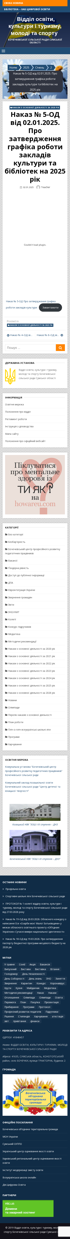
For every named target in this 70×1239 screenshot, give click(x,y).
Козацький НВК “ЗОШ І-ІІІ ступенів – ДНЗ (35, 824)
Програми (14, 736)
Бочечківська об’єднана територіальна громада (30, 1129)
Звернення (10, 983)
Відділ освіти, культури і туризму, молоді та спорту (35, 26)
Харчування (15, 744)
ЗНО (48, 978)
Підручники (52, 1011)
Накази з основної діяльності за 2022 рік (31, 663)
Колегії (12, 619)
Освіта (59, 997)
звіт (6, 1021)
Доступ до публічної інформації (26, 575)
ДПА (10, 582)
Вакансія (45, 964)
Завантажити (50, 307)
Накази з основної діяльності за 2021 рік (31, 656)
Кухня (19, 988)
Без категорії (15, 534)
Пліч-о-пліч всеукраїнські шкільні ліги (29, 729)
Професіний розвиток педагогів (22, 1011)
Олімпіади (14, 707)
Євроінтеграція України (21, 590)
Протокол (44, 1007)
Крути (7, 988)
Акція (33, 964)
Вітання (54, 969)
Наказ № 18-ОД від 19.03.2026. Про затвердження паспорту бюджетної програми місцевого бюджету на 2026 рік (34, 943)
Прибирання (11, 1007)
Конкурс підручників (19, 626)
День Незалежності (33, 973)
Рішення (9, 1016)
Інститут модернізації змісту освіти (23, 1170)
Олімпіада (29, 997)
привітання (19, 1021)
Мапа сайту (12, 433)
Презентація (51, 1002)
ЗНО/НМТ (13, 612)
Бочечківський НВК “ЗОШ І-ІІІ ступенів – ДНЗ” (35, 858)
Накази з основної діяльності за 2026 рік (31, 692)
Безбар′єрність (16, 541)
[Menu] (3, 50)
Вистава (26, 969)
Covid (22, 964)
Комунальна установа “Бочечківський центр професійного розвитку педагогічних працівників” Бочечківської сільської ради (33, 771)
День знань (35, 978)
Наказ (40, 992)
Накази (52, 992)
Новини (12, 700)
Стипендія (24, 1016)
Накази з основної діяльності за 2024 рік (31, 678)
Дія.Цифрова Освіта (14, 1184)
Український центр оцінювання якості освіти (28, 1151)
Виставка (40, 969)
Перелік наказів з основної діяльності (30, 714)
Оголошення (11, 997)
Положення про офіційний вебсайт (25, 441)
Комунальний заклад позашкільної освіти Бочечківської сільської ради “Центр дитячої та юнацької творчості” (32, 786)
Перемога (10, 1002)
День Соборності (14, 978)
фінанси (34, 1021)
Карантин (26, 983)
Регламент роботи (16, 419)
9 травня (9, 964)
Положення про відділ (18, 411)
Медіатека (14, 634)
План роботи (15, 722)
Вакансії (13, 560)
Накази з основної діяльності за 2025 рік (35, 107)
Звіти (11, 604)
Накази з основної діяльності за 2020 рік (31, 648)
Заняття (60, 978)
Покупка (35, 1002)
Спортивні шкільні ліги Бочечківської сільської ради (35, 896)
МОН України (10, 1136)
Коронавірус (57, 983)
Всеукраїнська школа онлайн (19, 1177)
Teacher (45, 187)
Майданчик (33, 988)
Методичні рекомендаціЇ (22, 641)
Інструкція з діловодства (19, 426)
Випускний (10, 969)
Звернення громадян (20, 597)
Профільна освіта (16, 9)
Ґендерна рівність (18, 568)
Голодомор (11, 973)
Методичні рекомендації (18, 992)
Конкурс (41, 983)
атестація (57, 1016)
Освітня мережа (14, 404)
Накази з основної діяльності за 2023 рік (31, 670)
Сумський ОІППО (12, 1143)
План (23, 1002)
